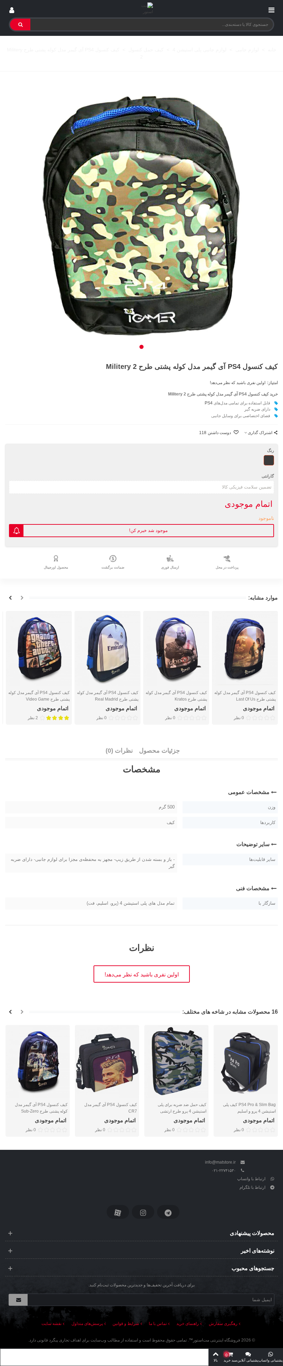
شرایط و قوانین (126, 1323)
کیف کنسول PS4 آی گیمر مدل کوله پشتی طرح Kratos (176, 695)
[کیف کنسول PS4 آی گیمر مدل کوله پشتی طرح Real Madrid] (107, 648)
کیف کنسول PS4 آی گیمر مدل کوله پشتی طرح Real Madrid (107, 695)
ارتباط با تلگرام (252, 1187)
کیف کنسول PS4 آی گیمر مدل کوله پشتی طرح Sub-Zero (41, 1107)
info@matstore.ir (220, 1162)
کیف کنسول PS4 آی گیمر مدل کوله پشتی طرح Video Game (39, 695)
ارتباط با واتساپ (251, 1178)
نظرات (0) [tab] (119, 750)
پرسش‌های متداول (87, 1323)
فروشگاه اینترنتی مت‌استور (216, 1340)
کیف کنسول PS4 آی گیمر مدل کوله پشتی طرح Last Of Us (245, 695)
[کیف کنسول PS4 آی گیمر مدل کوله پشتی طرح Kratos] (176, 648)
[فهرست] (271, 8)
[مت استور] (141, 8)
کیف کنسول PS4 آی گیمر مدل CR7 (110, 1107)
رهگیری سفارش (223, 1323)
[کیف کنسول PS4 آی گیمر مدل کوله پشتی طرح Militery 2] (141, 215)
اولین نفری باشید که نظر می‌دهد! (237, 382)
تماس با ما (158, 1323)
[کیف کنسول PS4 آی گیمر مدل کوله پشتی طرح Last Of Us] (245, 648)
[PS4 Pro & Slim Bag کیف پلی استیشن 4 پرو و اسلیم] (246, 1061)
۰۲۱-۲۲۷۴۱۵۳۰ (224, 1170)
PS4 (209, 403)
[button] (141, 347)
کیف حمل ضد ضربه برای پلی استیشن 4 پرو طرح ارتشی (182, 1107)
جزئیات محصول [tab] (159, 750)
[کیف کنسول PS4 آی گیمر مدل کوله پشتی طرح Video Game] (39, 648)
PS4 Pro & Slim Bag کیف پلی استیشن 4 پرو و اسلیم (249, 1107)
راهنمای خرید (187, 1323)
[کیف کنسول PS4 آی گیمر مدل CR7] (107, 1061)
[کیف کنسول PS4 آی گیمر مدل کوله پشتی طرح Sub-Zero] (38, 1061)
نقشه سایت (51, 1323)
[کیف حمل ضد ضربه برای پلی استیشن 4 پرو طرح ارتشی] (176, 1061)
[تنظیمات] (11, 8)
